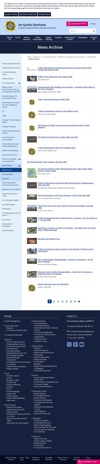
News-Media (91, 57)
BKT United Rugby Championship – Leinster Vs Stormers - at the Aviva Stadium (65, 260)
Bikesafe (37, 364)
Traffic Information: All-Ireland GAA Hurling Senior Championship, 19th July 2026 (66, 184)
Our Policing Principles (15, 355)
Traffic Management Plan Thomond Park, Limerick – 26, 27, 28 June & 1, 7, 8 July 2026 (67, 219)
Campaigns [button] (82, 37)
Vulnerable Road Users (42, 371)
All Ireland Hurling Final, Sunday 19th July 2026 (47, 162)
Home (29, 57)
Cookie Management (12, 321)
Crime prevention (40, 323)
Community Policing (41, 326)
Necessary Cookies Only (28, 14)
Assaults (10, 387)
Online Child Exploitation (16, 398)
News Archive (34, 59)
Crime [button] (17, 37)
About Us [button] (9, 38)
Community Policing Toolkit (17, 330)
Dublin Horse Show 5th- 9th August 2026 (55, 77)
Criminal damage (13, 391)
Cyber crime (11, 394)
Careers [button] (58, 37)
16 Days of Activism (41, 420)
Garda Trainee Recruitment (44, 377)
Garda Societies (12, 369)
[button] (19, 83)
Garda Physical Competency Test (46, 382)
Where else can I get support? (18, 423)
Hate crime (11, 400)
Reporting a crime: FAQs (16, 409)
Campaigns (36, 418)
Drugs (9, 378)
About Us (37, 57)
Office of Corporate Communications (71, 57)
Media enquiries (40, 443)
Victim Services (10, 405)
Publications (11, 360)
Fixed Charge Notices (42, 357)
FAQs (27, 458)
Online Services (12, 349)
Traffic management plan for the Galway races (58, 111)
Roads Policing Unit (41, 350)
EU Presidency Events (42, 396)
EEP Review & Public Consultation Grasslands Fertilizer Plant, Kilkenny (64, 126)
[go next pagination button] (75, 301)
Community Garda (11, 326)
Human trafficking (13, 385)
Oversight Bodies (13, 357)
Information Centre (39, 391)
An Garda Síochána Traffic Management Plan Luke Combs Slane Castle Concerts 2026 (65, 170)
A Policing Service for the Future (18, 362)
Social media (38, 445)
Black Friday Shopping (42, 425)
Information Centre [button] (70, 38)
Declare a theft (12, 412)
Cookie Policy (16, 8)
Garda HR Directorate (42, 413)
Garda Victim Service (14, 407)
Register (10, 328)
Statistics (37, 348)
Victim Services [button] (26, 38)
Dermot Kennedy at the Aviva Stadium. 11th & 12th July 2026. (64, 195)
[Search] (94, 31)
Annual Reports (40, 411)
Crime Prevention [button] (37, 38)
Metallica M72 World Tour (49, 239)
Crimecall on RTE (40, 339)
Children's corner (40, 341)
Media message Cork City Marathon (53, 284)
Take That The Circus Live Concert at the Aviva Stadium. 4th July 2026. (65, 207)
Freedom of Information (43, 400)
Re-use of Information (76, 458)
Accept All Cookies (11, 14)
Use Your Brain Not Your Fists (45, 427)
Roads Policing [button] (48, 38)
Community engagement (43, 332)
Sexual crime (11, 382)
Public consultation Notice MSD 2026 (53, 99)
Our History (11, 364)
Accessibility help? (79, 24)
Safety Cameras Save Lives (44, 353)
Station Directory (40, 439)
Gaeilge (93, 24)
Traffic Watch (39, 362)
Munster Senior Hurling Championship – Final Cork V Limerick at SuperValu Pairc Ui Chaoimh (65, 273)
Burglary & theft (13, 380)
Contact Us (36, 436)
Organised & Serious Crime (17, 353)
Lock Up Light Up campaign (44, 429)
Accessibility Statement (49, 458)
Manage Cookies (44, 14)
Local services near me (42, 448)
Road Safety (38, 355)
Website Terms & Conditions (62, 458)
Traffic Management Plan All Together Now (56, 148)
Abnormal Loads (40, 359)
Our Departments (49, 57)
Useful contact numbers (43, 441)
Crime (7, 373)
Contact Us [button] (93, 38)
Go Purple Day (39, 432)
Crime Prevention (38, 321)
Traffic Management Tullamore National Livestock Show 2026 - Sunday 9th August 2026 (65, 69)
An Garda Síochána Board (16, 346)
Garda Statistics (40, 393)
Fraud (9, 389)
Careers (35, 375)
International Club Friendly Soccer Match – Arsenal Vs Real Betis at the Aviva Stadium (66, 88)
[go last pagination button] (79, 301)
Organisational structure (16, 344)
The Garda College (41, 384)
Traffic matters (12, 396)
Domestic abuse (13, 376)
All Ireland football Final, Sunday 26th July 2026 (58, 137)
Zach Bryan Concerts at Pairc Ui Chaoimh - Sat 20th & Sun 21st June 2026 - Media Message (67, 229)
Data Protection (40, 398)
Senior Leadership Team (16, 342)
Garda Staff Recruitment (43, 386)
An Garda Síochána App (13, 335)
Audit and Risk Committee (16, 366)
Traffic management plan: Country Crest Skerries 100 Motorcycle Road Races (65, 250)
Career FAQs (38, 380)
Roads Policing (37, 346)
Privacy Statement (88, 458)
